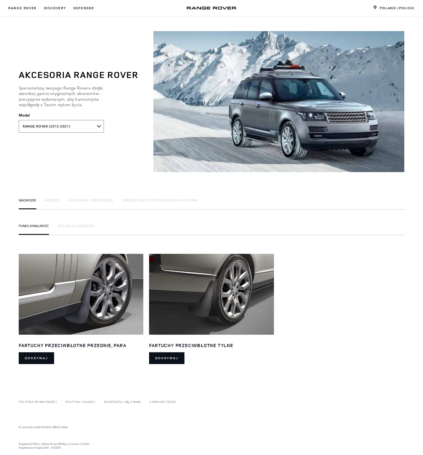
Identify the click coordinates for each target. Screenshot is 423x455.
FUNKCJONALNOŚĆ (34, 225)
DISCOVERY (55, 8)
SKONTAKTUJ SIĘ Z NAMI (122, 401)
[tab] (27, 200)
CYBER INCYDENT (162, 401)
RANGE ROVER (22, 8)
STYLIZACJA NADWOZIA (76, 225)
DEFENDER (83, 8)
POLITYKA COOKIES (80, 401)
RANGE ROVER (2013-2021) (46, 126)
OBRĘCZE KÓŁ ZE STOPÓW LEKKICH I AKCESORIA (160, 200)
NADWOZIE (27, 200)
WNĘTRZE (52, 200)
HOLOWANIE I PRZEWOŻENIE (90, 200)
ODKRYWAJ (36, 358)
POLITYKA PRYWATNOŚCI (38, 401)
